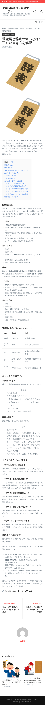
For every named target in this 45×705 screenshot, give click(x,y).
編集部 (22, 641)
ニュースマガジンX (26, 701)
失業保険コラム (13, 28)
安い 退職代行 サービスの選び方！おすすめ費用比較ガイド (11, 682)
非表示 (11, 162)
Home (4, 28)
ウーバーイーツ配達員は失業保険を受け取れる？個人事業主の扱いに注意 (32, 680)
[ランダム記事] (36, 22)
